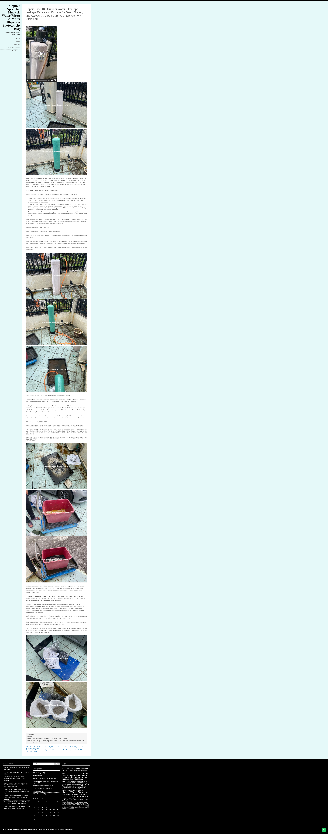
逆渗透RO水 (80, 806)
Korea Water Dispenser (75, 783)
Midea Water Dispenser (77, 784)
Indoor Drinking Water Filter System (43, 778)
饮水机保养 (66, 807)
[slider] (40, 80)
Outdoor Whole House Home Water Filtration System (43, 738)
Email (18, 41)
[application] (41, 54)
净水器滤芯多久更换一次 (72, 806)
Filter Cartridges (63, 738)
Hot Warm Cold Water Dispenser (74, 776)
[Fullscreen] (55, 80)
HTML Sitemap (15, 51)
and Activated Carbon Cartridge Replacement (40, 740)
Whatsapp (17, 44)
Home (18, 38)
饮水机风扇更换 (70, 808)
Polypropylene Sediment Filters (71, 789)
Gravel (71, 740)
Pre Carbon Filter (79, 790)
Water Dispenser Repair (68, 803)
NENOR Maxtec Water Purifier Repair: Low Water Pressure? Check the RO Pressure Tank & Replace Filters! (16, 784)
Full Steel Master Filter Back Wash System (75, 771)
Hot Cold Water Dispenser (75, 774)
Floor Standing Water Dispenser (75, 769)
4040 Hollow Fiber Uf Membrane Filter (70, 767)
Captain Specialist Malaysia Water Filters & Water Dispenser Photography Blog (11, 17)
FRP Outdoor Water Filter (61, 740)
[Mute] (52, 80)
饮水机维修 (83, 807)
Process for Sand (44, 742)
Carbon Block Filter (70, 768)
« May (34, 820)
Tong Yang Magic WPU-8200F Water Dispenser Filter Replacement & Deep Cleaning (14, 778)
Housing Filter (37, 775)
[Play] (28, 80)
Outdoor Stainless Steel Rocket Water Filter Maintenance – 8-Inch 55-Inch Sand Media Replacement (16, 797)
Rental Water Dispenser (75, 792)
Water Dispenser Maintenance (80, 802)
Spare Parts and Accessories (41, 788)
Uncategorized (37, 791)
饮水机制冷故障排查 (75, 807)
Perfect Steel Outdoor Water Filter (76, 787)
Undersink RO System (78, 799)
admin (30, 736)
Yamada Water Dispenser (79, 804)
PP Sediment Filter (70, 790)
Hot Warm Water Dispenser (74, 779)
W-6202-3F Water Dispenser (77, 801)
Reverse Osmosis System (73, 794)
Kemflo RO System (79, 781)
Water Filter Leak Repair (79, 803)
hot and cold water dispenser (75, 773)
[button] (41, 54)
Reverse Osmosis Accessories (42, 785)
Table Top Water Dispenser (75, 797)
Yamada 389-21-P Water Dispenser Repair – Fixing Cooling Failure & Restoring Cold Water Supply (16, 791)
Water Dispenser (38, 794)
